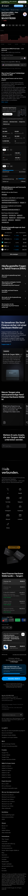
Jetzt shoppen (22, 2)
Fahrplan (4, 859)
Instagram (8, 510)
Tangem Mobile (6, 754)
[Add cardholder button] (23, 634)
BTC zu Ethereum (6, 785)
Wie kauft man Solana (8, 799)
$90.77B (24, 249)
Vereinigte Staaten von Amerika (14, 660)
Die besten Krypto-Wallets (9, 735)
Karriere (4, 868)
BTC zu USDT (5, 783)
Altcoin (4, 828)
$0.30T (24, 239)
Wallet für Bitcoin (6, 765)
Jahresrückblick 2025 (7, 866)
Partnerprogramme (7, 848)
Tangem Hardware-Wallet (9, 759)
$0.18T (24, 242)
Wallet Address (6, 830)
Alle (23, 25)
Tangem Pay (5, 752)
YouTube (8, 502)
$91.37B (24, 246)
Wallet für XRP (5, 772)
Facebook (20, 510)
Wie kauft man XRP (7, 803)
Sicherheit (4, 841)
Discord (8, 519)
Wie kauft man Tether (7, 806)
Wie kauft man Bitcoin (8, 794)
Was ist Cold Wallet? (7, 732)
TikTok (8, 528)
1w (7, 149)
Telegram (20, 502)
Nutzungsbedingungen (8, 814)
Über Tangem (5, 839)
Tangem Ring (5, 757)
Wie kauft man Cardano (8, 801)
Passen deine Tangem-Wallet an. (10, 850)
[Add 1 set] (10, 627)
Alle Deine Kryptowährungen (9, 788)
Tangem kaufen (18, 5)
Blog (3, 852)
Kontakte (4, 870)
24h (3, 25)
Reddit (20, 493)
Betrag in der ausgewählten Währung (10, 61)
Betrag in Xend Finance (7, 55)
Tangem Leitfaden (7, 863)
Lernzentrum (5, 857)
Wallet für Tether (6, 774)
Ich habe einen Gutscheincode (19, 654)
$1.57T (24, 235)
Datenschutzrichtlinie (12, 719)
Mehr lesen (4, 102)
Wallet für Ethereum (7, 768)
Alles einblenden (6, 808)
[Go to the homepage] (5, 6)
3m (13, 25)
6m (16, 25)
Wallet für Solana (6, 770)
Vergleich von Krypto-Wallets (10, 737)
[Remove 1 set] (3, 627)
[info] (12, 133)
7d (6, 25)
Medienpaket (5, 861)
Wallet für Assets (6, 777)
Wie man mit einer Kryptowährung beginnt (13, 730)
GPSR (3, 819)
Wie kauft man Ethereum (8, 797)
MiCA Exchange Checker (8, 743)
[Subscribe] (21, 715)
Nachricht (4, 854)
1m (9, 25)
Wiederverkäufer (6, 845)
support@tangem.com (7, 700)
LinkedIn (20, 519)
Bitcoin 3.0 (5, 825)
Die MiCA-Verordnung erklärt (9, 746)
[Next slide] (24, 620)
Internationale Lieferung (8, 843)
